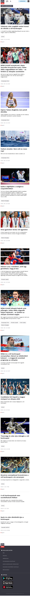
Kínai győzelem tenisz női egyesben (14, 230)
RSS (3, 552)
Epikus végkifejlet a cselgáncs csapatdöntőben (12, 188)
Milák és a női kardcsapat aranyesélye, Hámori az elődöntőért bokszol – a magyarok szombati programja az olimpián (14, 357)
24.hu (2, 36)
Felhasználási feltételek (9, 561)
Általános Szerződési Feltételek (11, 566)
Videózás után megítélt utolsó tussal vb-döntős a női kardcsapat (15, 27)
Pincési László (4, 279)
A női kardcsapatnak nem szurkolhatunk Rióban (10, 496)
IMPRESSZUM (5, 558)
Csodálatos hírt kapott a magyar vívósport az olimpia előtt (13, 398)
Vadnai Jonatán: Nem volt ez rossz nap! (14, 150)
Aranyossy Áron (5, 81)
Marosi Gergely (5, 200)
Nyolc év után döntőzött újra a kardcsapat (12, 518)
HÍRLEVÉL (5, 555)
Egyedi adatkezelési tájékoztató (11, 564)
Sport (3, 41)
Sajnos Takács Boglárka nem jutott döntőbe (14, 111)
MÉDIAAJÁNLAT (6, 569)
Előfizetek (22, 1)
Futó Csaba (23, 322)
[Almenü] (7, 1)
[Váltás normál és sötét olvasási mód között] (11, 1)
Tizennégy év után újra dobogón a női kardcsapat (15, 437)
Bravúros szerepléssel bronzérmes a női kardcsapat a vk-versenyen (14, 476)
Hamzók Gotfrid (5, 527)
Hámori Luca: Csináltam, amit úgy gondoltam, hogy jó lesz (13, 268)
